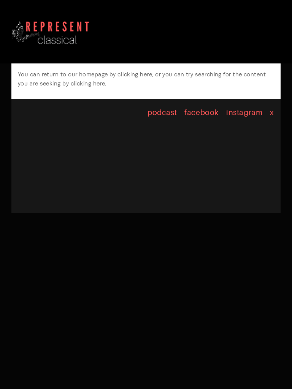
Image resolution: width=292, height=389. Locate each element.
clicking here (134, 74)
